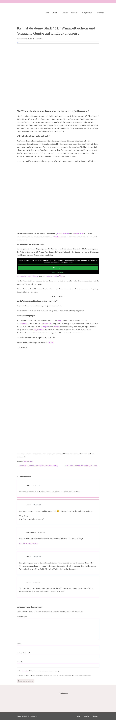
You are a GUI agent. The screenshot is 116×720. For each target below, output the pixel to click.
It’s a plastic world (50, 276)
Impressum (95, 716)
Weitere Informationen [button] (58, 272)
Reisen (55, 13)
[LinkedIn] (70, 698)
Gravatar (25, 671)
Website (20, 662)
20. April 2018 (37, 556)
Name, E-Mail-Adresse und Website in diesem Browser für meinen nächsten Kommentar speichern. (55, 676)
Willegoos (58, 237)
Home (47, 13)
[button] (110, 12)
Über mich (101, 13)
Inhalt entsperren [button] (58, 268)
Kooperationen (87, 13)
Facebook (23, 324)
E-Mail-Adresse (23, 653)
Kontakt (78, 716)
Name (19, 644)
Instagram (45, 327)
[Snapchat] (73, 698)
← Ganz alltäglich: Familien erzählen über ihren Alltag (37, 466)
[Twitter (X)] (63, 698)
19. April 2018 (36, 485)
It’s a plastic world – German (27, 276)
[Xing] (75, 698)
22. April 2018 (36, 582)
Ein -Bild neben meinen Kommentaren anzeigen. (40, 671)
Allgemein (25, 461)
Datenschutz (86, 716)
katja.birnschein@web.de (28, 543)
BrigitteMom (39, 330)
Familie (65, 13)
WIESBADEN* (63, 234)
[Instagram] (68, 698)
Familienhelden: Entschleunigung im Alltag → (82, 466)
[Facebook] (61, 698)
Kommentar (22, 617)
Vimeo (61, 276)
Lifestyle (74, 13)
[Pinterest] (65, 698)
